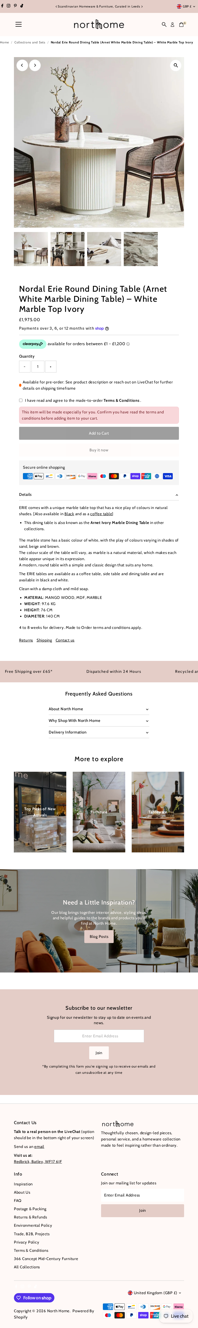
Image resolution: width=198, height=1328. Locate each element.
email (39, 1146)
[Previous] (56, 6)
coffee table (101, 514)
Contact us (65, 640)
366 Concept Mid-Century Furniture (46, 1258)
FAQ (18, 1200)
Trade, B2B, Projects (32, 1234)
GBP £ (187, 6)
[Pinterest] (15, 6)
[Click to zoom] (176, 65)
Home (4, 42)
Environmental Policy (33, 1225)
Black (69, 514)
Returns (26, 640)
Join (99, 1053)
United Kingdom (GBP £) (156, 1293)
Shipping (44, 640)
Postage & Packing (30, 1209)
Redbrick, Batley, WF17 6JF (38, 1161)
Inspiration (23, 1184)
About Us (22, 1192)
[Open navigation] (18, 24)
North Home (58, 1311)
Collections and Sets (29, 42)
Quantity (27, 356)
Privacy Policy (26, 1242)
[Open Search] (164, 24)
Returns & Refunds (30, 1217)
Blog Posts (99, 936)
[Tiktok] (21, 6)
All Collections (27, 1267)
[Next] (141, 6)
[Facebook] (2, 6)
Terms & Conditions (121, 400)
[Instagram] (8, 6)
